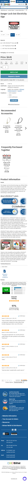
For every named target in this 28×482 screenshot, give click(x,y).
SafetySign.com (4, 10)
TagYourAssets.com (17, 468)
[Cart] (26, 4)
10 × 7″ (12, 34)
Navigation (1, 4)
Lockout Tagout (11, 10)
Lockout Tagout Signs (19, 10)
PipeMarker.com (10, 468)
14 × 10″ (18, 34)
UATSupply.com (23, 468)
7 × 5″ (8, 34)
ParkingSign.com (4, 468)
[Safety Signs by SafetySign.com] (6, 4)
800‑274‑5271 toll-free (11, 440)
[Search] (26, 7)
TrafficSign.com (22, 467)
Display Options (9, 382)
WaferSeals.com (14, 469)
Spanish (20, 91)
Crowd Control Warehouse (15, 467)
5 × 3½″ (3, 34)
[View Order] (11, 5)
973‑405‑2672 (21, 80)
